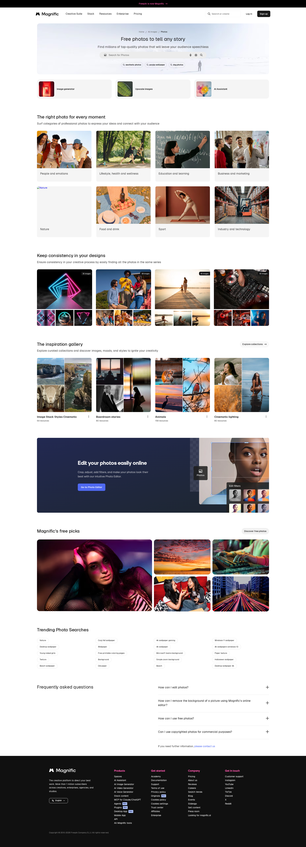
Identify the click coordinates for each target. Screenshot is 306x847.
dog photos (178, 65)
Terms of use (157, 788)
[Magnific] (62, 771)
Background (103, 659)
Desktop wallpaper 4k (224, 666)
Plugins (120, 807)
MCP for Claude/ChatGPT (127, 799)
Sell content (194, 807)
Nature (43, 640)
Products (119, 770)
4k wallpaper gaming (165, 640)
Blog (190, 795)
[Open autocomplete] (104, 55)
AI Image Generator (124, 784)
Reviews (192, 784)
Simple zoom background (167, 659)
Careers (192, 788)
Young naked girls (47, 653)
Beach (159, 666)
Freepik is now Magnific (151, 3)
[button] (58, 800)
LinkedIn (229, 788)
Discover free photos (255, 531)
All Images (152, 32)
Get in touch (232, 770)
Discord (229, 795)
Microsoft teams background (169, 653)
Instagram (230, 780)
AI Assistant (120, 780)
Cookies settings (159, 803)
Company (194, 770)
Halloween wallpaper (224, 659)
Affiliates (155, 811)
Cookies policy (158, 799)
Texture (43, 659)
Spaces (118, 776)
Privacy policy (158, 791)
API (116, 819)
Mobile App (120, 815)
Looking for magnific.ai (199, 815)
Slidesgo (192, 803)
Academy (156, 776)
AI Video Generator (123, 788)
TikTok (228, 791)
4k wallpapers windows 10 (226, 647)
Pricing (138, 14)
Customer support (234, 776)
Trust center (157, 807)
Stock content (121, 795)
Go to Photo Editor (91, 487)
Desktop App (123, 811)
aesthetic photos (133, 65)
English (58, 800)
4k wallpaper (162, 647)
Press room (193, 811)
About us (192, 780)
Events (191, 799)
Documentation (159, 780)
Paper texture (221, 653)
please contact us (204, 746)
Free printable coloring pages (111, 653)
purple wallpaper (157, 65)
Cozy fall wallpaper (106, 640)
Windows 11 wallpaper (224, 640)
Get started (158, 770)
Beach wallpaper (47, 666)
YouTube (229, 784)
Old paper (102, 666)
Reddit (228, 803)
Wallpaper (102, 647)
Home (141, 32)
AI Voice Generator (123, 791)
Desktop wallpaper (48, 647)
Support (155, 784)
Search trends (195, 791)
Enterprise (156, 815)
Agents (120, 803)
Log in (249, 13)
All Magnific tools (123, 823)
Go (44, 604)
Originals (158, 795)
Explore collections (252, 344)
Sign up (264, 13)
